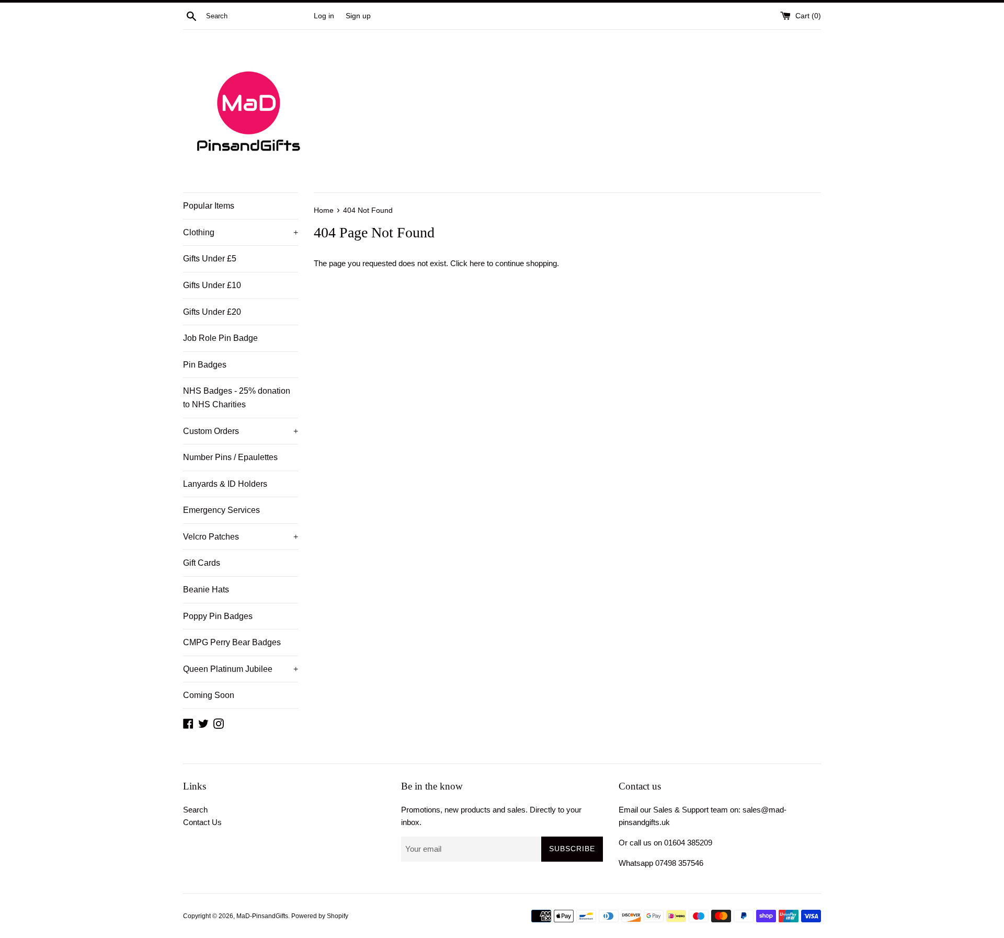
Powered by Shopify (319, 916)
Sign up (358, 16)
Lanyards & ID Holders (225, 483)
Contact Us (202, 822)
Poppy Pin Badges (218, 616)
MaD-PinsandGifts (262, 916)
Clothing (240, 232)
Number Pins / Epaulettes (230, 457)
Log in (324, 16)
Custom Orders (240, 431)
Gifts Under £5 (209, 258)
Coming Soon (208, 695)
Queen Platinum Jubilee (240, 669)
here (477, 263)
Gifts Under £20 (212, 311)
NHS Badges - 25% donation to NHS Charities (236, 397)
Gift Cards (201, 562)
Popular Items (208, 205)
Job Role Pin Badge (220, 338)
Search (195, 809)
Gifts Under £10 (212, 285)
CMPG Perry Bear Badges (232, 642)
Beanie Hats (206, 589)
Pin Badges (204, 364)
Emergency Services (221, 510)
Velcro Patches (240, 536)
